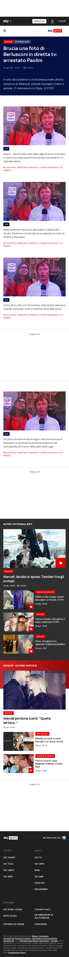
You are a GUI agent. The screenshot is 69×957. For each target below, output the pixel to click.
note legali (10, 916)
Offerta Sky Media (13, 924)
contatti (54, 941)
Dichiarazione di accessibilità (43, 916)
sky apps (39, 864)
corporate (40, 924)
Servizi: (38, 850)
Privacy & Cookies (23, 938)
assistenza (44, 941)
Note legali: (9, 902)
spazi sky (39, 883)
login (62, 21)
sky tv (38, 857)
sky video (8, 870)
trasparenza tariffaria (28, 941)
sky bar (38, 876)
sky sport (9, 857)
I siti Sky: (7, 850)
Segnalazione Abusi (17, 952)
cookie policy (42, 909)
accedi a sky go (52, 838)
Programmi (41, 889)
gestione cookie (12, 909)
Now (37, 870)
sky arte (8, 876)
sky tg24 (8, 864)
